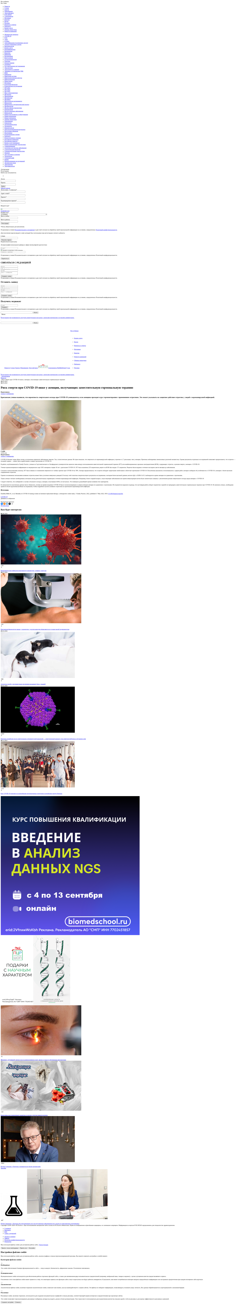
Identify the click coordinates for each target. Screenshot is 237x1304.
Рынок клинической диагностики (15, 144)
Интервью (7, 18)
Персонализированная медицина (14, 129)
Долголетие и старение (11, 69)
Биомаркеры (8, 51)
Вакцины (7, 53)
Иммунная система (10, 76)
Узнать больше (43, 1245)
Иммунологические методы (13, 78)
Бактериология (9, 46)
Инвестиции (8, 81)
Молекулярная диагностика (13, 108)
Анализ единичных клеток (12, 44)
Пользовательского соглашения (25, 230)
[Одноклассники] (4, 504)
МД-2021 (7, 88)
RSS (5, 1232)
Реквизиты (7, 1241)
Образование (8, 11)
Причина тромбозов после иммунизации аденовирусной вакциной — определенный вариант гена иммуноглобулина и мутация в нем (43, 739)
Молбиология (8, 106)
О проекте (7, 1228)
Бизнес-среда (8, 28)
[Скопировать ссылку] (12, 504)
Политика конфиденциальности (14, 1240)
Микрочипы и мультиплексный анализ (16, 104)
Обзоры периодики (10, 29)
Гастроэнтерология (10, 59)
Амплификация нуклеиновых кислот (16, 43)
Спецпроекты (8, 16)
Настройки (32, 1248)
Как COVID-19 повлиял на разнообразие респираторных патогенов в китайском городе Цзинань (31, 793)
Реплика (7, 23)
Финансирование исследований (14, 161)
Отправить (4, 307)
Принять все (23, 1248)
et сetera (6, 41)
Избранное (7, 74)
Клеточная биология (10, 84)
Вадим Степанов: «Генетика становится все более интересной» (21, 1166)
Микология (8, 103)
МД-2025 (7, 91)
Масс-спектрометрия (11, 93)
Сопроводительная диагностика (14, 151)
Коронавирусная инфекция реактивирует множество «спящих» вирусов (23, 570)
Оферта (6, 1238)
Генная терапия (9, 63)
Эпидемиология (9, 166)
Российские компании (11, 139)
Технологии (8, 156)
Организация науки (10, 124)
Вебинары (7, 54)
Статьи (6, 8)
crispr (6, 39)
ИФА (6, 73)
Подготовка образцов (11, 131)
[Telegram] (7, 504)
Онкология (7, 123)
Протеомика (8, 133)
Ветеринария (8, 56)
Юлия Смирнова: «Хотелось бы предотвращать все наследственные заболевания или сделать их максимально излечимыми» (40, 1223)
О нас (68, 368)
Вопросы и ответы (10, 24)
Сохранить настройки (7, 1302)
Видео (6, 21)
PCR (5, 38)
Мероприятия (8, 96)
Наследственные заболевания (13, 111)
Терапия (7, 153)
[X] (10, 504)
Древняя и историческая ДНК (13, 71)
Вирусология (8, 58)
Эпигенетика (8, 164)
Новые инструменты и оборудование (16, 114)
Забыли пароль (5, 188)
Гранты (6, 9)
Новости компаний (10, 31)
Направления (8, 109)
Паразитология (9, 128)
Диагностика (8, 68)
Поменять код (5, 211)
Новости (7, 6)
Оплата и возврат (9, 1236)
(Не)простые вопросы (11, 34)
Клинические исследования (13, 86)
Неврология (8, 113)
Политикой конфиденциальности (106, 230)
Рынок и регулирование (12, 143)
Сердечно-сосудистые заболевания (15, 148)
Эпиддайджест (9, 13)
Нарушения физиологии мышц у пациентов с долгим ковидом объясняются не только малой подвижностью (35, 629)
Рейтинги (7, 26)
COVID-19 (7, 36)
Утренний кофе (9, 158)
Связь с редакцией (10, 1233)
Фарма (6, 159)
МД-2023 (7, 89)
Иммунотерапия (9, 79)
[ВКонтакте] (2, 504)
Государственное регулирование (14, 66)
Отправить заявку (6, 276)
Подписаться (5, 505)
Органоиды (8, 126)
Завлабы (3, 1168)
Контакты (7, 1230)
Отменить (18, 1302)
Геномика (7, 64)
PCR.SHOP (8, 14)
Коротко (7, 19)
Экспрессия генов (10, 163)
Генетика (7, 61)
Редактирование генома (12, 134)
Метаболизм (8, 98)
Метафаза (7, 99)
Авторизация (37, 375)
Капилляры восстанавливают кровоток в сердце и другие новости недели (24, 1115)
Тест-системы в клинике (12, 154)
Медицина (7, 94)
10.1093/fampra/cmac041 (115, 493)
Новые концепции (10, 116)
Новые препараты (10, 118)
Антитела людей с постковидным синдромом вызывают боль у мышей (23, 684)
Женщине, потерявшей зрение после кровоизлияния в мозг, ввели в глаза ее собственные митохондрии (33, 1060)
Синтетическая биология (12, 149)
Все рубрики (74, 331)
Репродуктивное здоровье (12, 138)
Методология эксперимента (13, 101)
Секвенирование (9, 146)
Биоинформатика (9, 49)
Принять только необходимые (9, 1248)
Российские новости (10, 141)
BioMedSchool (61, 368)
